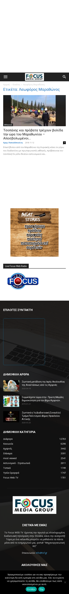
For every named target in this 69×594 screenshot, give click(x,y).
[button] (5, 77)
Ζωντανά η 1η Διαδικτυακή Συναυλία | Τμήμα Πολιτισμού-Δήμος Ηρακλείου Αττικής (41, 415)
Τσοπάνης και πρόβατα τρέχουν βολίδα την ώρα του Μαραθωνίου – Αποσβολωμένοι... (33, 134)
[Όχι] (65, 582)
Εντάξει (31, 589)
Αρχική (6, 84)
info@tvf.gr (41, 552)
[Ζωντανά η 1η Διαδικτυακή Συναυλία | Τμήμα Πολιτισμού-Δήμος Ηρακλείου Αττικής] (11, 416)
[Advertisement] (34, 36)
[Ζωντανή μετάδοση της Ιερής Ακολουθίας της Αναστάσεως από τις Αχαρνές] (11, 385)
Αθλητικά (8, 125)
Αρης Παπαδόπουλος (13, 142)
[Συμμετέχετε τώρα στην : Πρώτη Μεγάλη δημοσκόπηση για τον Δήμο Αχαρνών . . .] (11, 401)
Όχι (41, 589)
